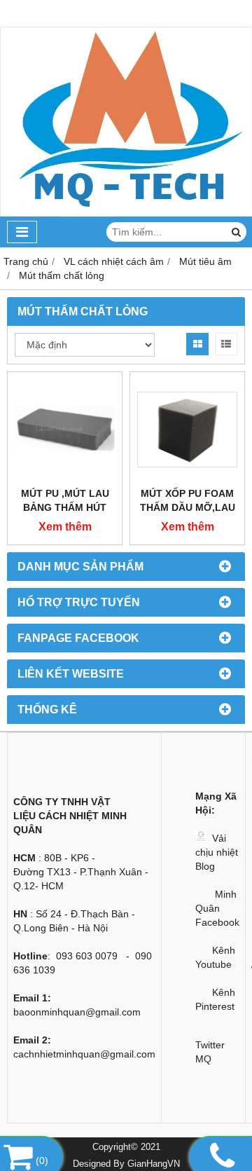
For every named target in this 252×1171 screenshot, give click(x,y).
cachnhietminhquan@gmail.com (84, 1054)
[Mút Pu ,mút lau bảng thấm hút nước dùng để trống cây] (65, 429)
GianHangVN (153, 1164)
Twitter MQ (210, 1051)
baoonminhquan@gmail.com (77, 1012)
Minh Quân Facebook (217, 908)
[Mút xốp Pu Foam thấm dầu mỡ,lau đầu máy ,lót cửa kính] (187, 429)
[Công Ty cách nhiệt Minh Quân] (126, 213)
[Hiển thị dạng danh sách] (226, 344)
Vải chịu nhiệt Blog (216, 852)
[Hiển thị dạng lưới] (197, 344)
